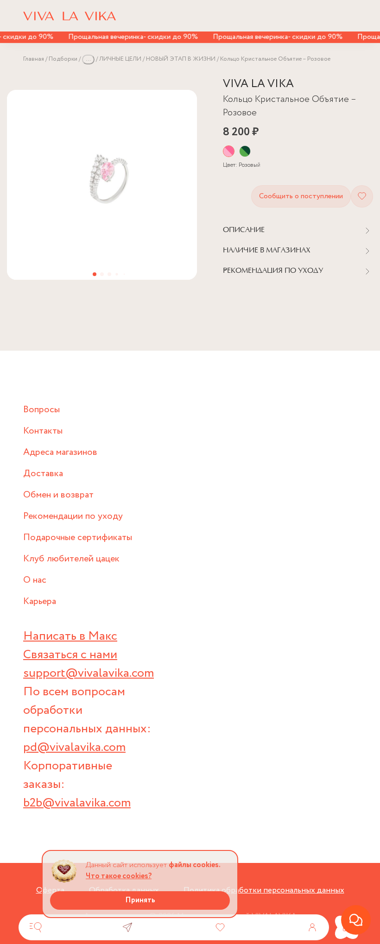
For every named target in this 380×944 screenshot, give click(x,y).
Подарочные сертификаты (77, 537)
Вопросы (41, 409)
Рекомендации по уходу (73, 516)
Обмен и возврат (58, 495)
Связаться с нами (70, 655)
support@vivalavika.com (88, 673)
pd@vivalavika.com (74, 747)
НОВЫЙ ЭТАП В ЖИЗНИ (180, 59)
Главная (33, 59)
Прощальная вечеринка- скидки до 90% (127, 36)
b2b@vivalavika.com (77, 803)
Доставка (43, 473)
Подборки (63, 59)
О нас (34, 580)
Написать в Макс (70, 636)
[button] (94, 274)
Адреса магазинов (60, 452)
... (88, 59)
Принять (140, 900)
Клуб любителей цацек (71, 559)
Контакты (43, 431)
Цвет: (241, 165)
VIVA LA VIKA (258, 84)
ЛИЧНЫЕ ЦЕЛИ (120, 59)
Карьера (39, 601)
